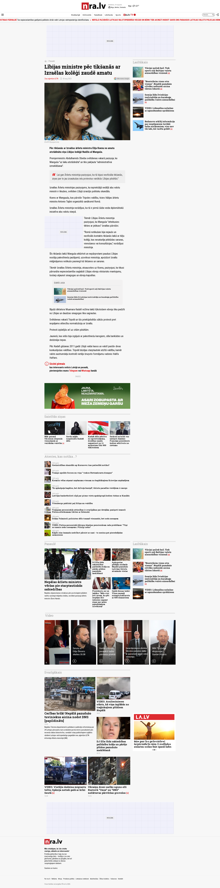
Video (49, 615)
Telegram (73, 370)
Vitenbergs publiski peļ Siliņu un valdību (72, 503)
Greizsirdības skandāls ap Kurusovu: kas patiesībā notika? (80, 465)
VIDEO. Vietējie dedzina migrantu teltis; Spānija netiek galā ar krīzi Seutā (65, 789)
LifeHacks (109, 15)
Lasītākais (140, 62)
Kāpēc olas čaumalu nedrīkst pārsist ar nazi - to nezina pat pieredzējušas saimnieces (87, 534)
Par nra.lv (47, 879)
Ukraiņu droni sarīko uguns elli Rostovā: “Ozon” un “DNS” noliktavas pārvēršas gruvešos (107, 789)
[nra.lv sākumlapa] (94, 6)
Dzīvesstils (87, 15)
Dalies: (78, 376)
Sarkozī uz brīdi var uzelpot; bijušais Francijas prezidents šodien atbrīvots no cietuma (120, 441)
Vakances (114, 879)
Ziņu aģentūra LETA (51, 79)
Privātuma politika (68, 879)
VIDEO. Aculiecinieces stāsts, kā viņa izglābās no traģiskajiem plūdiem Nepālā (113, 706)
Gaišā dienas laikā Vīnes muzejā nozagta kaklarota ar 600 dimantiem (121, 594)
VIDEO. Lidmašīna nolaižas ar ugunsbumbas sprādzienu (159, 109)
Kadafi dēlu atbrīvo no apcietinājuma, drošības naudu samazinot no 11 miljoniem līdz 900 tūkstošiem (97, 442)
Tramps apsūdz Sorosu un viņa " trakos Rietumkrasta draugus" (82, 473)
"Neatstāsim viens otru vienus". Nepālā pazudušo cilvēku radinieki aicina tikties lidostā (158, 85)
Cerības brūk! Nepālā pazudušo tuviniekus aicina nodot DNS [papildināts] (67, 717)
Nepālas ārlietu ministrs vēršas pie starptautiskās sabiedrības (63, 585)
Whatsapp (85, 370)
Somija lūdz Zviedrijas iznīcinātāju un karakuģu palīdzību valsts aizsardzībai (92, 298)
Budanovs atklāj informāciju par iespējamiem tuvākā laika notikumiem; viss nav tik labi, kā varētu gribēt (160, 125)
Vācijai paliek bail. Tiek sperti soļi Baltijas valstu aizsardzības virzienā (89, 290)
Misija (60, 879)
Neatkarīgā (75, 15)
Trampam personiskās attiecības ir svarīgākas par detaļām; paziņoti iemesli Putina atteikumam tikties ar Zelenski (89, 511)
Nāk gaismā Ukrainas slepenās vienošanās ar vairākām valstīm (53, 439)
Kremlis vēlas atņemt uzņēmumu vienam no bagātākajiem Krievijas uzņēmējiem (90, 480)
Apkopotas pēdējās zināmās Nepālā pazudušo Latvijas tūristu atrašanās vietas (120, 566)
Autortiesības (94, 879)
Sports (118, 15)
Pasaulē (52, 61)
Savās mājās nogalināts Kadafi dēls (75, 438)
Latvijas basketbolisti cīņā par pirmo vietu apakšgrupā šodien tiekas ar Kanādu (90, 496)
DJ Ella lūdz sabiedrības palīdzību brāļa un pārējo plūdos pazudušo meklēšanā (101, 568)
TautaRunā (98, 15)
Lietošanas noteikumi (82, 879)
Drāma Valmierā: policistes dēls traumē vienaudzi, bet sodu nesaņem (85, 518)
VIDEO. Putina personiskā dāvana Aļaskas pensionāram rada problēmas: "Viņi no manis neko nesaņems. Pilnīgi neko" (90, 526)
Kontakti (120, 879)
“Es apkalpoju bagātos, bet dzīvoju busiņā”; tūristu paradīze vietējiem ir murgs (89, 488)
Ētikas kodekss (104, 879)
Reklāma (54, 879)
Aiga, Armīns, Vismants (117, 7)
